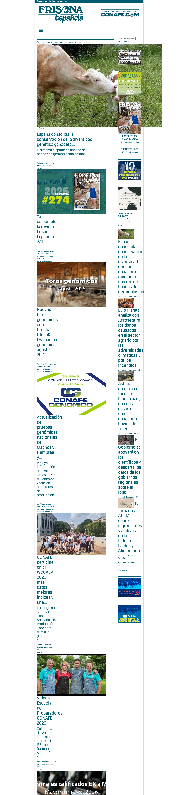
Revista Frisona (42, 168)
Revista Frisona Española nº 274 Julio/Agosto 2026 (130, 139)
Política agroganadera (45, 128)
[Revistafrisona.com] (61, 13)
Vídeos (39, 652)
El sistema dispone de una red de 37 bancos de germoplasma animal (63, 152)
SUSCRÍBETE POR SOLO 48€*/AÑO (129, 151)
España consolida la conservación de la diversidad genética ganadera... (64, 139)
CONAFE (40, 769)
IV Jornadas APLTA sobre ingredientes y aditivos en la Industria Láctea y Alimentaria (130, 527)
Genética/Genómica (44, 261)
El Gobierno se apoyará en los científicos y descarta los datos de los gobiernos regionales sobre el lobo (129, 466)
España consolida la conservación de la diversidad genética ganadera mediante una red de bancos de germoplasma (131, 267)
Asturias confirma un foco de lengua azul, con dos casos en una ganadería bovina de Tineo (129, 406)
